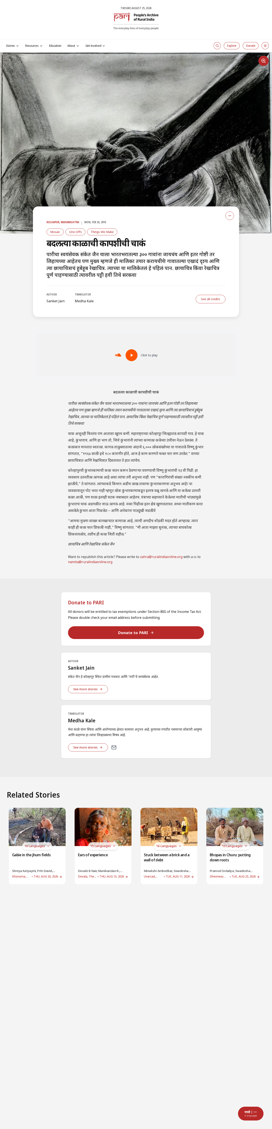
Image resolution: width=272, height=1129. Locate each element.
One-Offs (75, 232)
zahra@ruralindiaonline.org (161, 557)
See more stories (85, 689)
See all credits (210, 299)
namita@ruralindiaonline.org (90, 562)
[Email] (113, 747)
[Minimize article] (229, 216)
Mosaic (55, 232)
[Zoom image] (263, 61)
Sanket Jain (56, 301)
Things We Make (102, 232)
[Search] (217, 45)
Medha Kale (84, 301)
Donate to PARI (133, 632)
